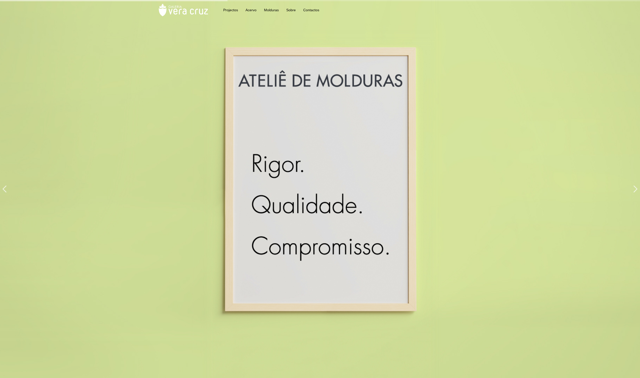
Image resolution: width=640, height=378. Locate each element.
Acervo (251, 10)
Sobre (291, 10)
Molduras (271, 10)
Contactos (311, 10)
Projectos (230, 10)
